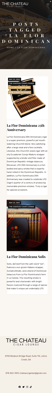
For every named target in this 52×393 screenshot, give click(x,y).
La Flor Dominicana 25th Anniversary (25, 127)
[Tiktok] (31, 387)
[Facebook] (20, 387)
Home (10, 47)
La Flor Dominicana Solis (26, 256)
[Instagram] (27, 387)
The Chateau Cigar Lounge (21, 83)
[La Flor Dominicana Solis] (27, 225)
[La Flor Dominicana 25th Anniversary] (27, 98)
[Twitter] (24, 387)
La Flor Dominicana (19, 87)
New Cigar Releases (19, 92)
